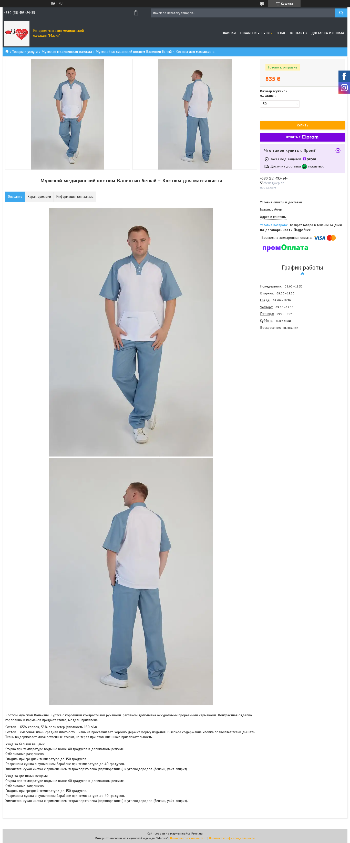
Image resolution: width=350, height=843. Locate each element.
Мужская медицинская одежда (67, 51)
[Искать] (341, 12)
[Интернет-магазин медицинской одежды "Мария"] (16, 33)
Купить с (293, 137)
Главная (228, 33)
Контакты (298, 33)
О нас (281, 33)
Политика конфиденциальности (232, 838)
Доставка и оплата (327, 33)
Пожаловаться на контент (188, 838)
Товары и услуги (255, 33)
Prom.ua (197, 833)
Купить (302, 125)
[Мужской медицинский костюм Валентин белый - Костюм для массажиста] (278, 359)
